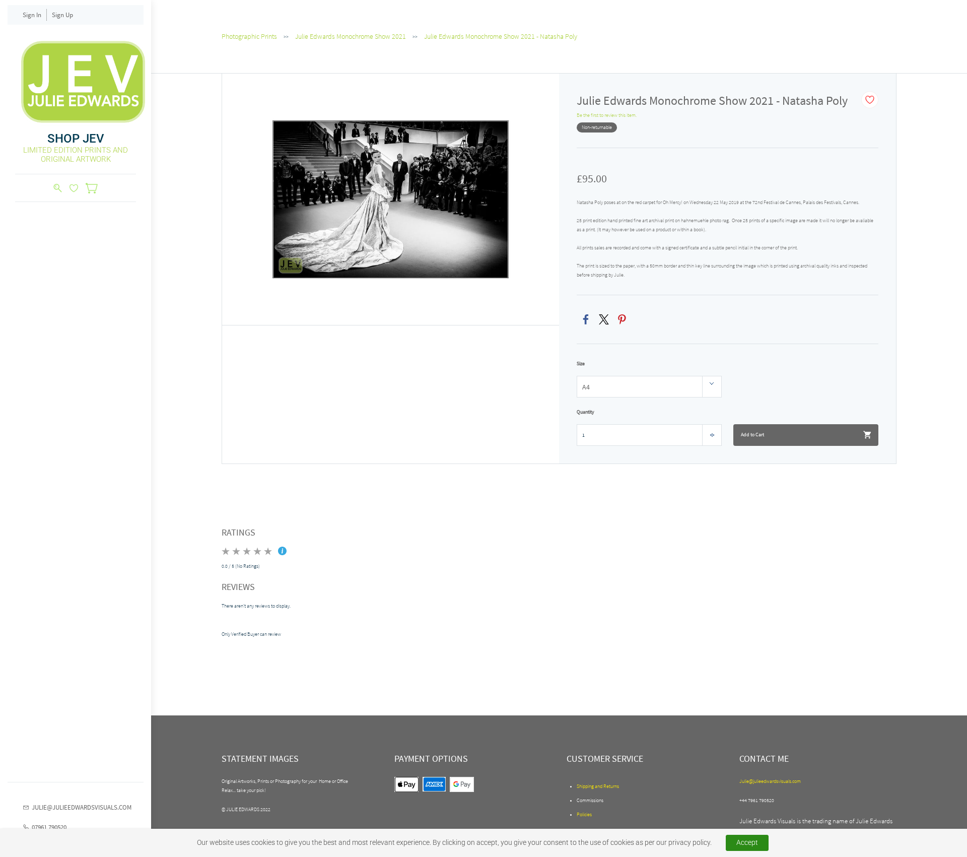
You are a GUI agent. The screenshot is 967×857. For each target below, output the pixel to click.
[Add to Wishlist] (869, 99)
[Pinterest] (622, 319)
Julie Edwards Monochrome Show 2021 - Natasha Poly (500, 36)
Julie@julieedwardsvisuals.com (770, 781)
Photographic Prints (249, 36)
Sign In (32, 15)
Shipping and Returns (598, 786)
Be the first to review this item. (607, 115)
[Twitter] (603, 319)
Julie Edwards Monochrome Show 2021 (350, 36)
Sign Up (62, 15)
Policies (584, 814)
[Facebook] (585, 319)
